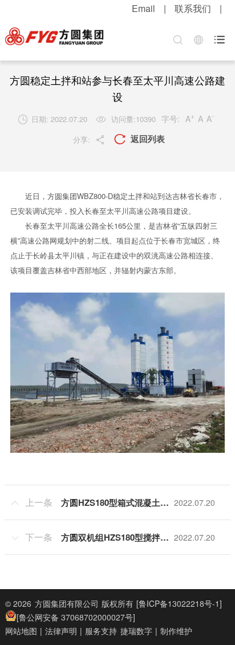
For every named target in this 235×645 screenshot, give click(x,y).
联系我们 (193, 8)
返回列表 (139, 138)
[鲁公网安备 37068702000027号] (76, 617)
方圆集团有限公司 (67, 603)
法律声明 (61, 630)
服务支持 (101, 630)
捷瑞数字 (136, 630)
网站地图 (21, 630)
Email (143, 8)
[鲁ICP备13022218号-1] (179, 603)
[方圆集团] (54, 36)
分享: (89, 139)
